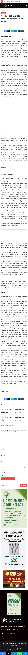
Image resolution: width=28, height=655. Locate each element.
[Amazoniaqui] (9, 5)
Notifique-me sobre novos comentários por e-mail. (14, 472)
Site (2, 461)
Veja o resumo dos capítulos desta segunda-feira (6, 411)
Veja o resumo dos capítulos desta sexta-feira (7, 419)
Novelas (7, 10)
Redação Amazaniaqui (6, 24)
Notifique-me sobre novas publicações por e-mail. (13, 475)
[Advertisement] (14, 116)
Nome (3, 449)
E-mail (3, 455)
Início (3, 10)
